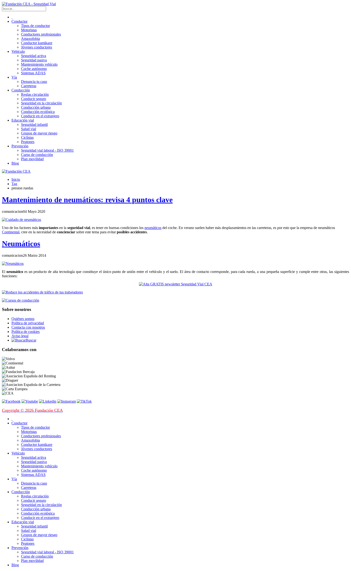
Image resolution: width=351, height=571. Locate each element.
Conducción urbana (36, 107)
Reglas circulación (35, 94)
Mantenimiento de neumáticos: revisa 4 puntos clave (87, 199)
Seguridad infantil (34, 125)
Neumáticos (21, 243)
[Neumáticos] (13, 263)
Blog (15, 163)
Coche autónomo (34, 69)
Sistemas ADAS (33, 73)
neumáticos (152, 228)
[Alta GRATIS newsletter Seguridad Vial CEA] (175, 284)
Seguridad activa (33, 56)
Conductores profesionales (41, 34)
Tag (14, 184)
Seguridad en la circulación (41, 103)
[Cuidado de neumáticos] (21, 220)
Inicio (15, 179)
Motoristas (29, 30)
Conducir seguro (33, 99)
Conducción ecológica (38, 112)
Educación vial (22, 120)
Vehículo (18, 51)
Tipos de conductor (35, 26)
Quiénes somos (22, 319)
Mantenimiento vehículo (39, 64)
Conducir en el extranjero (40, 116)
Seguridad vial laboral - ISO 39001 (47, 150)
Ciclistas (27, 137)
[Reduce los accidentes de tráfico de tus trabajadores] (175, 292)
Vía (14, 77)
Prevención (19, 146)
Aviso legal (19, 336)
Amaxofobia (30, 39)
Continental (10, 232)
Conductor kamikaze (36, 43)
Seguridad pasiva (34, 60)
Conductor (19, 21)
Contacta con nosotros (28, 327)
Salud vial (28, 129)
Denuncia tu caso (34, 82)
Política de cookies (25, 332)
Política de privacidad (27, 323)
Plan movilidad (32, 159)
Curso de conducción (37, 155)
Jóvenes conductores (36, 47)
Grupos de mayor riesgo (39, 133)
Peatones (27, 142)
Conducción (20, 90)
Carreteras (28, 86)
